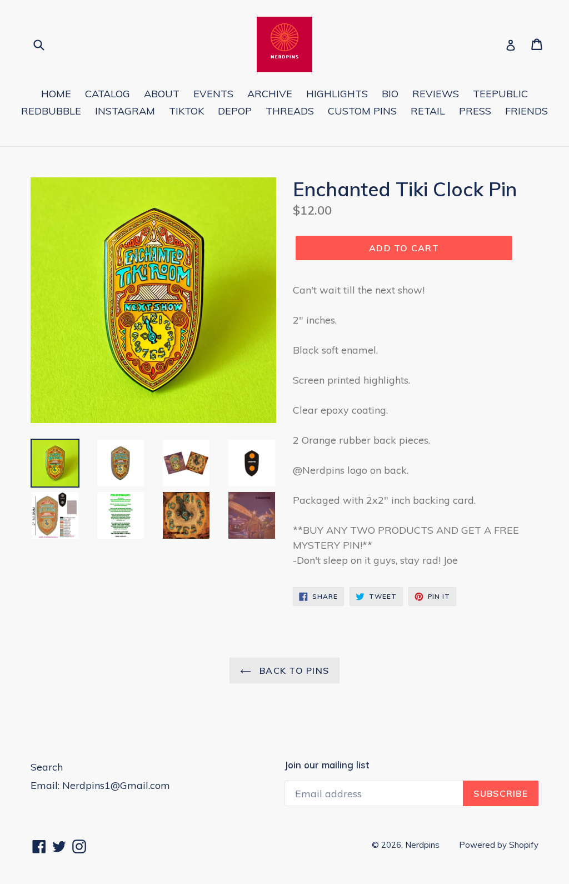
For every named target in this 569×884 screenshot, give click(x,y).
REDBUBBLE (51, 111)
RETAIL (428, 111)
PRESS (475, 111)
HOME (56, 93)
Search (47, 767)
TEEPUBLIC (500, 93)
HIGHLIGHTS (337, 93)
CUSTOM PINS (362, 111)
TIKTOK (186, 111)
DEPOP (235, 111)
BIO (390, 93)
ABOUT (161, 93)
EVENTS (213, 93)
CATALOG (107, 93)
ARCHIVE (269, 93)
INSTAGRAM (125, 111)
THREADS (290, 111)
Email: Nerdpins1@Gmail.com (100, 785)
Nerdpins (422, 845)
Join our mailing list (326, 765)
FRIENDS (526, 111)
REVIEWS (435, 93)
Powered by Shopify (498, 845)
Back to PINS (293, 670)
